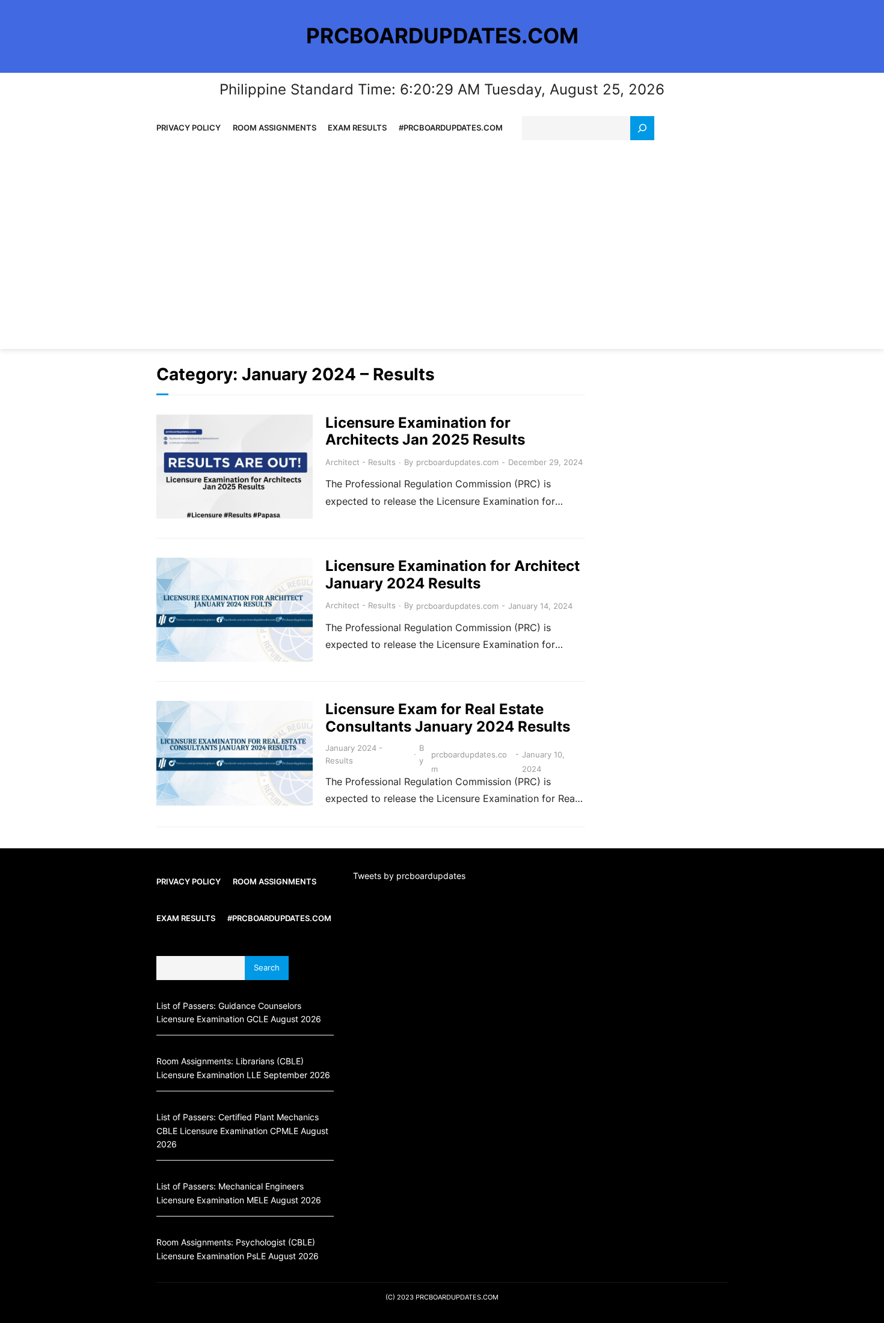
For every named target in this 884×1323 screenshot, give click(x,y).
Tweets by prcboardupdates (409, 876)
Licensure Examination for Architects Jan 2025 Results (425, 432)
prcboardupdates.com (457, 462)
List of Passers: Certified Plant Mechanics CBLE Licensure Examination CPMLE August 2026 (242, 1130)
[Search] (642, 128)
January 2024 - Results (353, 754)
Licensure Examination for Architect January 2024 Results (452, 575)
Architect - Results (360, 462)
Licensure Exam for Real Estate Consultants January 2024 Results (447, 718)
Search (267, 967)
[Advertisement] (442, 243)
